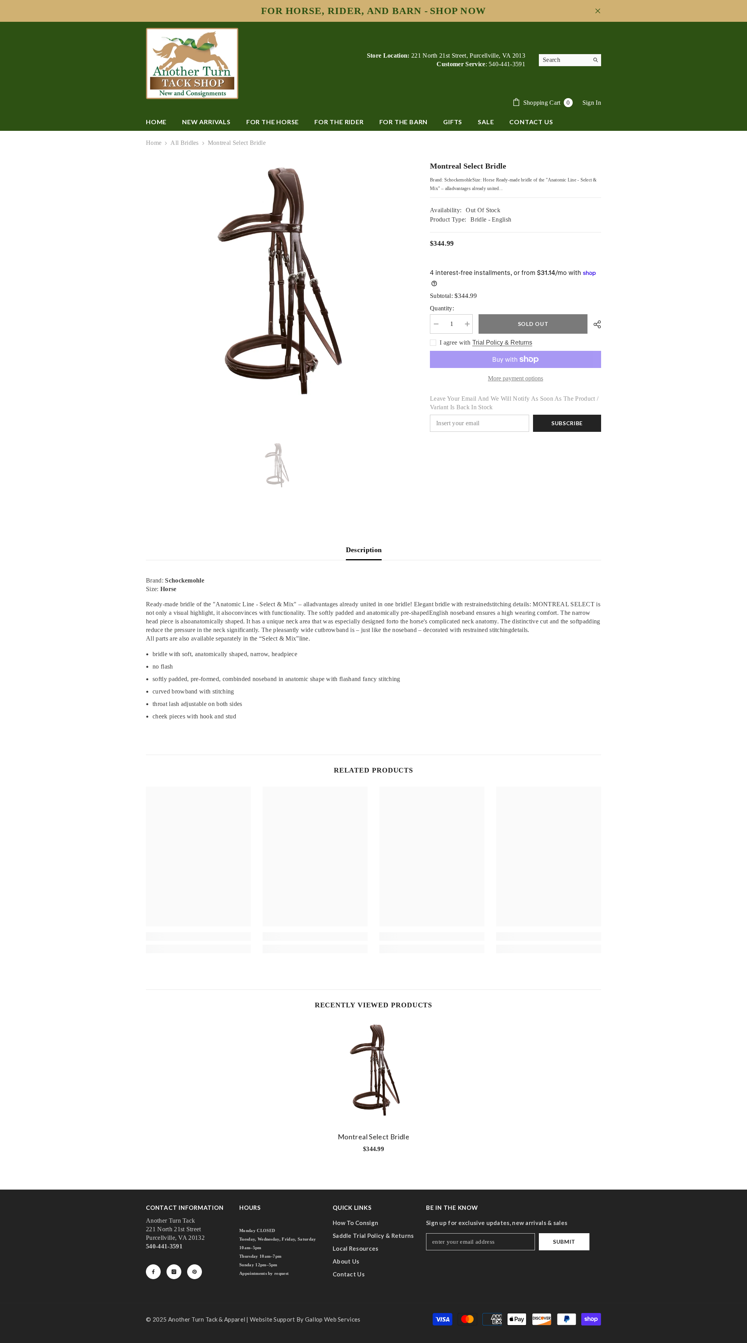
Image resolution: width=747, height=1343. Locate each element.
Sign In (591, 102)
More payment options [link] (515, 378)
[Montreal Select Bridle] (373, 1074)
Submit (564, 1241)
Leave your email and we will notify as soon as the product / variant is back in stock (514, 402)
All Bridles (184, 142)
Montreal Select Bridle (373, 1136)
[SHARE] (594, 324)
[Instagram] (174, 1271)
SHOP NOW (458, 11)
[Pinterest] (194, 1271)
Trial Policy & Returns (502, 342)
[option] (276, 290)
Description (364, 550)
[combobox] (564, 60)
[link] (198, 936)
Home (153, 142)
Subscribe (567, 423)
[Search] (570, 60)
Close (597, 11)
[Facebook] (153, 1271)
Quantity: (442, 308)
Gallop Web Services (333, 1319)
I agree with (455, 342)
